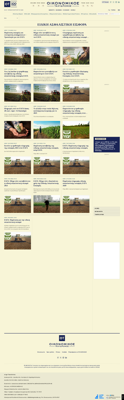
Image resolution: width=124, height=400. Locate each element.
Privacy (58, 352)
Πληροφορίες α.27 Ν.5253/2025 (77, 352)
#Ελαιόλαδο (93, 14)
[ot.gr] (63, 6)
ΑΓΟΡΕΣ (97, 208)
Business (59, 10)
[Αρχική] (10, 4)
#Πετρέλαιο (84, 14)
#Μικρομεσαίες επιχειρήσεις (39, 14)
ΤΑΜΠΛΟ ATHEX (99, 214)
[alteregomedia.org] (99, 398)
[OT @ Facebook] (111, 2)
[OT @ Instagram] (116, 2)
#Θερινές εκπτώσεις (55, 14)
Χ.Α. (5, 18)
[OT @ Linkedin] (119, 2)
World (73, 10)
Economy (66, 10)
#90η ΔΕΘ (27, 14)
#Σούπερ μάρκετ (18, 14)
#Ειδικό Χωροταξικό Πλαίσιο (71, 14)
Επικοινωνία (41, 352)
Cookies (64, 352)
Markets (51, 10)
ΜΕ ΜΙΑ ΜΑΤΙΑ (98, 211)
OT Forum (105, 2)
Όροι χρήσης (50, 352)
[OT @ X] (113, 2)
